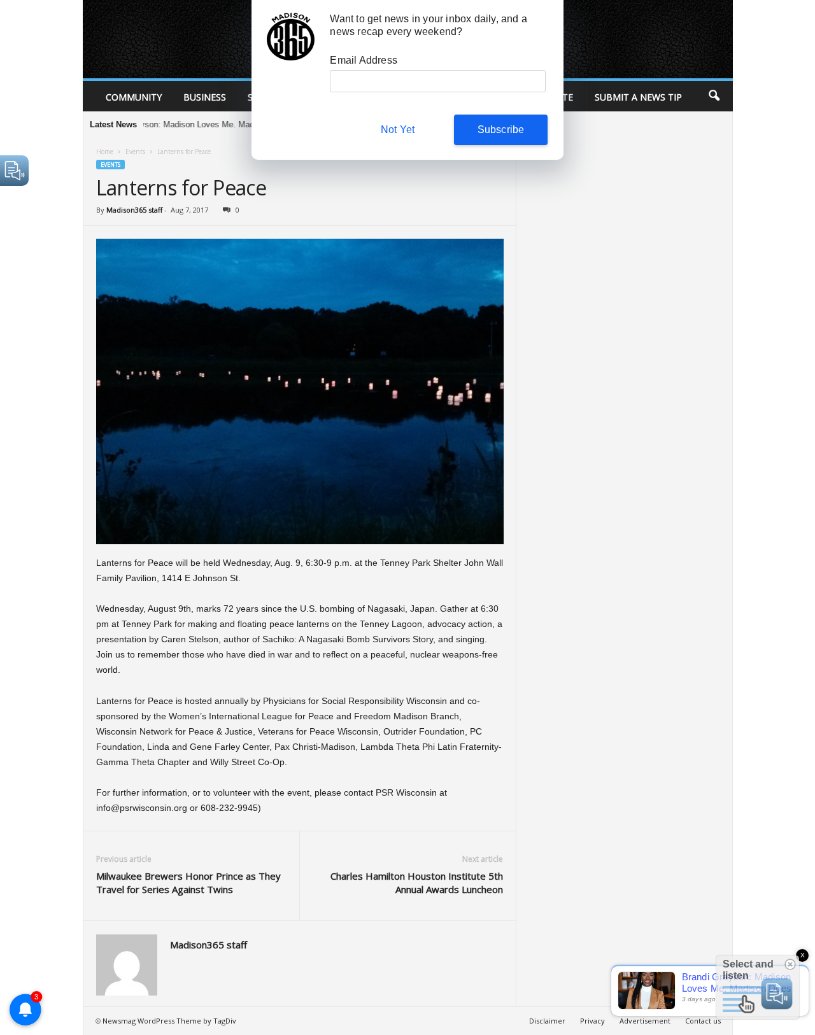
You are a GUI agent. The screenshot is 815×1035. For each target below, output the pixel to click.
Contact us (703, 1020)
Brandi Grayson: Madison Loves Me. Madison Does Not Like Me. (190, 124)
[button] (714, 96)
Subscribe (501, 129)
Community (134, 97)
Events (135, 151)
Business (204, 97)
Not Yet (398, 129)
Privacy (592, 1020)
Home (104, 151)
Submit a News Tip (638, 97)
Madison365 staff (134, 210)
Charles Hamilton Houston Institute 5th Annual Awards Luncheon (416, 883)
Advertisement (645, 1020)
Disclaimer (547, 1020)
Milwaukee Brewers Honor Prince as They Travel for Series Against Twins (188, 883)
